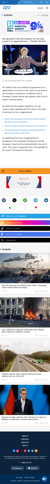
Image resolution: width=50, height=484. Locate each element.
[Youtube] (25, 451)
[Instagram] (17, 451)
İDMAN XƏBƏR (25, 171)
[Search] (42, 2)
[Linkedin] (32, 451)
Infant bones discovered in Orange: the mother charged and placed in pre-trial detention (24, 120)
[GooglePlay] (17, 468)
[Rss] (36, 451)
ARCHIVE (25, 442)
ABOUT (25, 436)
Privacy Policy (30, 477)
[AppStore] (32, 468)
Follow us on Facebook (14, 234)
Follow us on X (11, 240)
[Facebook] (14, 451)
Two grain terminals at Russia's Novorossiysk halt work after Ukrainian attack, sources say (24, 131)
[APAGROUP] (25, 462)
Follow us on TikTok (13, 228)
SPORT (40, 8)
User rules (19, 477)
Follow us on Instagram (14, 223)
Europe (45, 15)
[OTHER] (46, 8)
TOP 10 (25, 445)
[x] (21, 451)
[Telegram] (28, 451)
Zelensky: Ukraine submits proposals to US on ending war (25, 126)
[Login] (47, 2)
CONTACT (25, 439)
